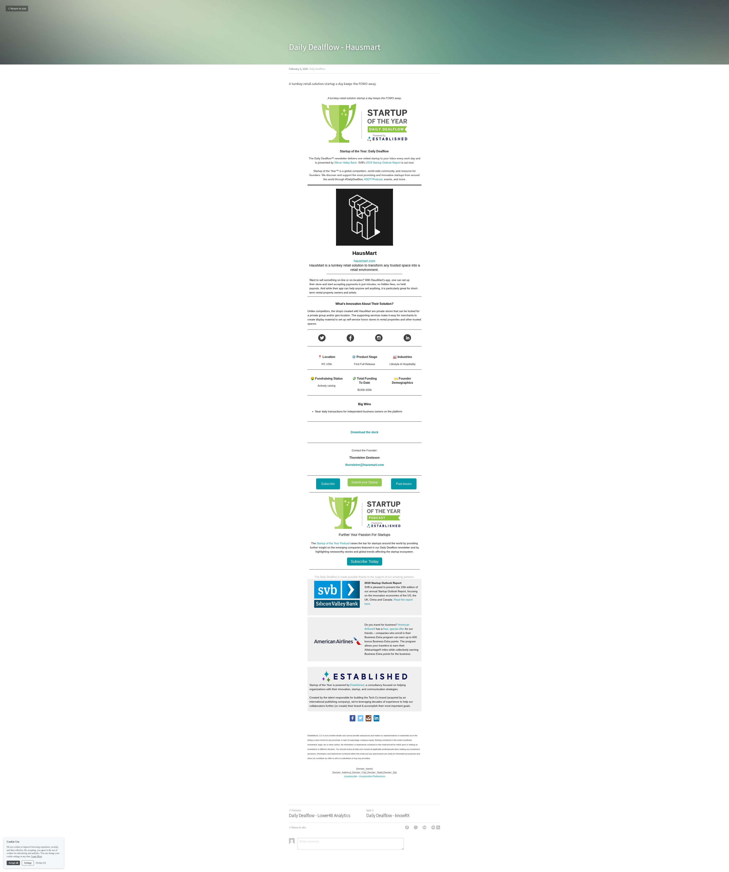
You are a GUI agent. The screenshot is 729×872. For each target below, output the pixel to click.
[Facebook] (407, 827)
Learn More (36, 856)
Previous (296, 810)
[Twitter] (416, 827)
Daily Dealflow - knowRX (387, 815)
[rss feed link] (438, 827)
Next (368, 810)
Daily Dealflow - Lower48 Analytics (319, 815)
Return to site (18, 8)
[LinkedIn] (424, 827)
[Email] (433, 827)
